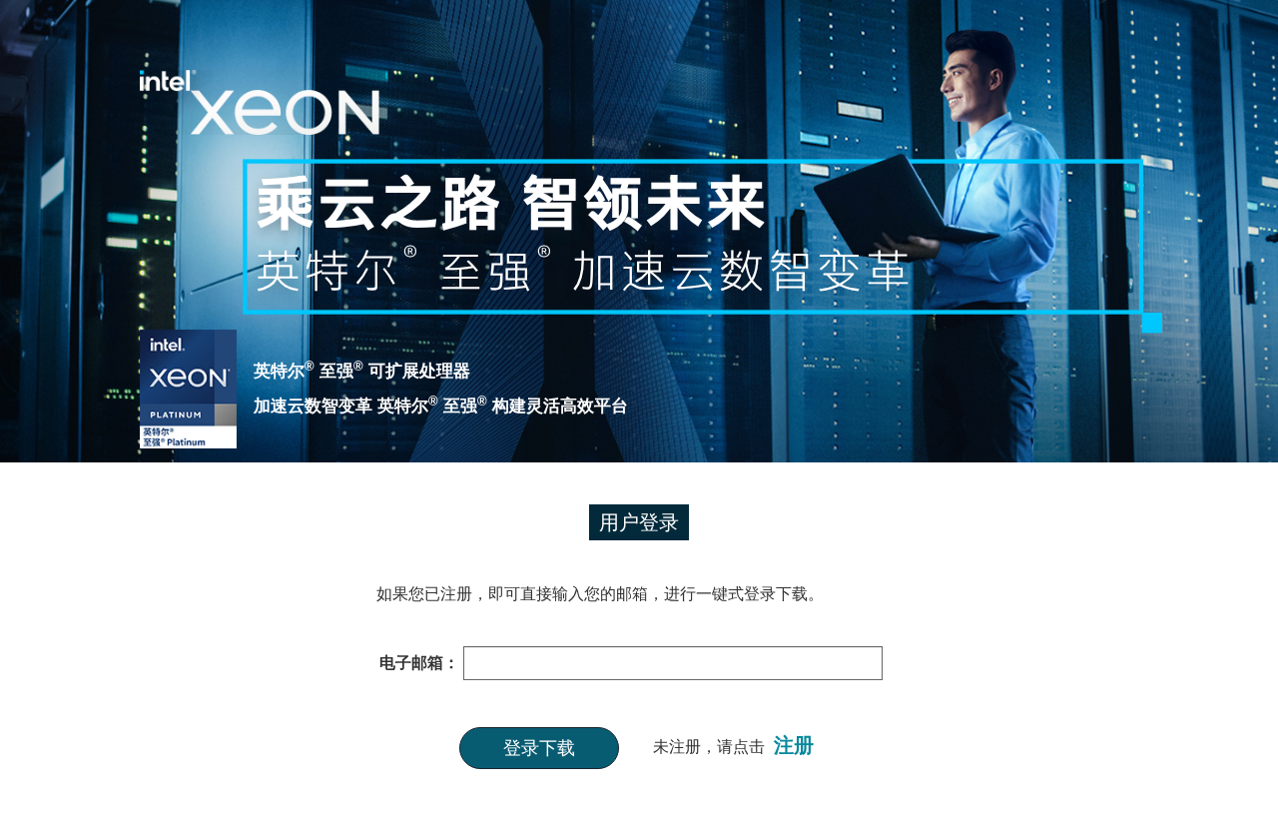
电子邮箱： (419, 662)
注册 (794, 745)
